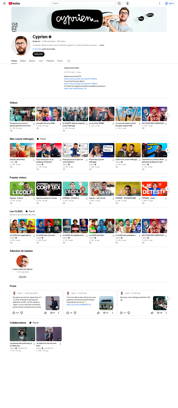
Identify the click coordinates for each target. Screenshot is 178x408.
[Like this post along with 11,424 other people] (121, 313)
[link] (36, 303)
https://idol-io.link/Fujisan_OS (75, 88)
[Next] (167, 114)
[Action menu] (58, 312)
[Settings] (159, 3)
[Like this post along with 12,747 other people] (68, 313)
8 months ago (135, 293)
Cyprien (12, 162)
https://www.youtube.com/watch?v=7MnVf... (81, 84)
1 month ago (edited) (31, 293)
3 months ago (82, 293)
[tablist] (89, 61)
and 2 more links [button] (48, 49)
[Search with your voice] (127, 3)
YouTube (38, 49)
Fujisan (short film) (71, 68)
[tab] (14, 61)
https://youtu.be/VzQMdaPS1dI (79, 305)
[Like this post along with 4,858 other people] (14, 313)
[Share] (45, 312)
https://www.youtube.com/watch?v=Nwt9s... (81, 79)
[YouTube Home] (14, 3)
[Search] (119, 3)
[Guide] (4, 3)
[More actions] (34, 123)
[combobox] (84, 3)
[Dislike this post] (21, 313)
